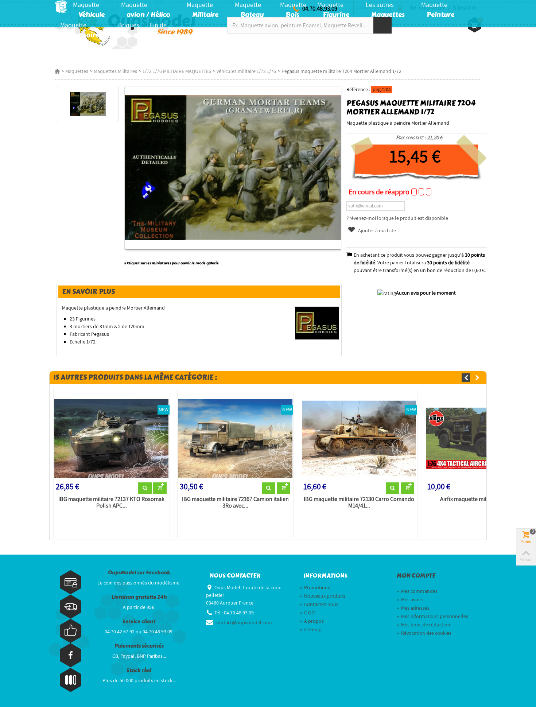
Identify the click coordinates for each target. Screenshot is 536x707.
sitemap (311, 629)
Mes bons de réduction (423, 624)
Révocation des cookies (424, 633)
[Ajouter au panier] (160, 488)
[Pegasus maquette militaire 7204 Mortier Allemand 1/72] (88, 104)
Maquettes (76, 71)
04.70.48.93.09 (319, 8)
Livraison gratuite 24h (139, 597)
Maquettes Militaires (115, 71)
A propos (312, 621)
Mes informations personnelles (432, 616)
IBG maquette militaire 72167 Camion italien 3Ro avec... (235, 502)
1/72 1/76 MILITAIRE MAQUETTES (177, 71)
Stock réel (139, 670)
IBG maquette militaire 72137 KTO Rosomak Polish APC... (111, 502)
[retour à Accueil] (57, 71)
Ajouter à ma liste (376, 230)
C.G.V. (307, 612)
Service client (139, 621)
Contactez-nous (319, 604)
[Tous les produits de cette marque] (317, 322)
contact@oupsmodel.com (243, 622)
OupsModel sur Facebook (139, 572)
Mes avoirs (410, 599)
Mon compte (416, 575)
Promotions (315, 587)
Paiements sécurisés (139, 646)
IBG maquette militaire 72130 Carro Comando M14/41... (359, 502)
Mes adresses (413, 608)
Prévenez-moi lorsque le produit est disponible (397, 218)
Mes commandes (417, 591)
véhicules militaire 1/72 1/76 (246, 71)
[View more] (145, 488)
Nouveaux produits (322, 596)
